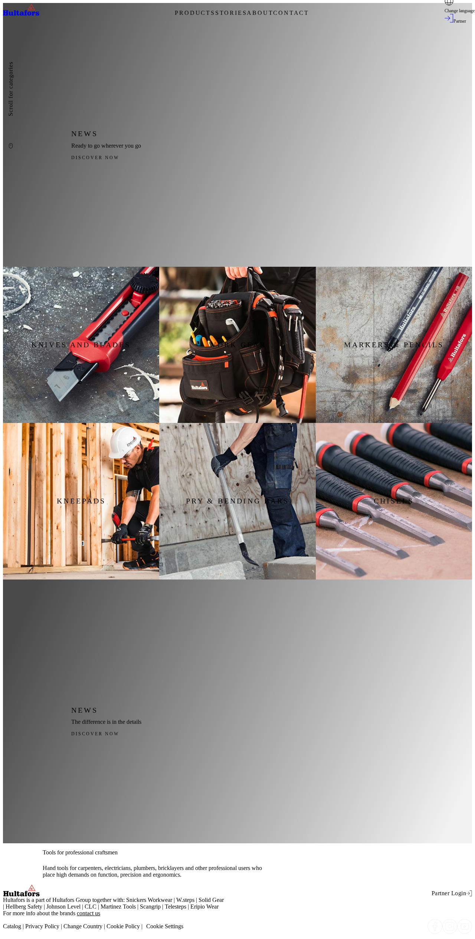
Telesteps (175, 906)
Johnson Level (63, 906)
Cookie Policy (123, 926)
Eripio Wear (204, 906)
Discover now (95, 157)
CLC (90, 906)
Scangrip (150, 906)
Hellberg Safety (24, 906)
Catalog (12, 926)
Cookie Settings (164, 926)
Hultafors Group (71, 900)
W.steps (185, 900)
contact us (88, 913)
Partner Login (449, 893)
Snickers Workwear (149, 900)
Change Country (82, 926)
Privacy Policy (42, 926)
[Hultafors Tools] (21, 13)
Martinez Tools (118, 906)
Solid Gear (211, 900)
